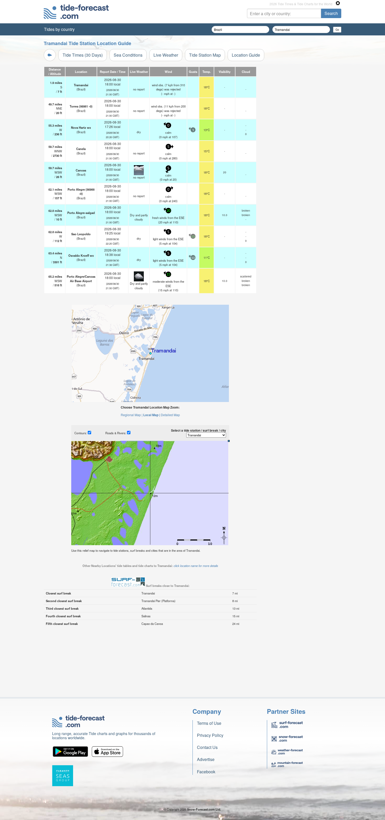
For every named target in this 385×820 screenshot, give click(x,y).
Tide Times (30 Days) (83, 55)
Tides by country (59, 29)
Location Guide (246, 55)
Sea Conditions (128, 55)
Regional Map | (131, 414)
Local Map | (151, 414)
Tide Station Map (205, 55)
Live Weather (165, 55)
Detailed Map (170, 414)
